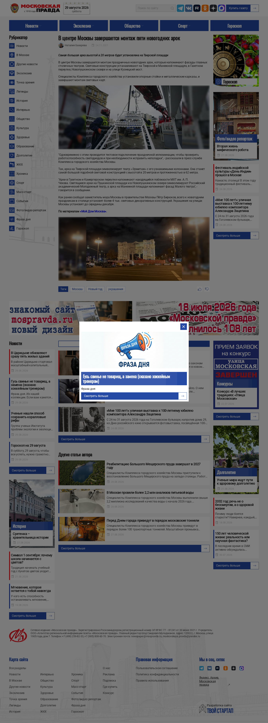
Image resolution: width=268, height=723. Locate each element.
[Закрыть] (183, 326)
